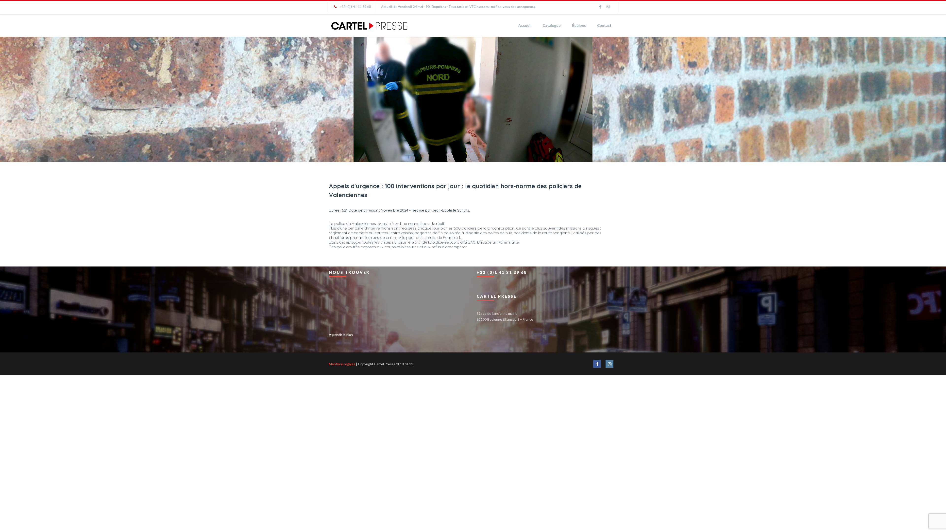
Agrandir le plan (341, 334)
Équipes (579, 25)
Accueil (524, 25)
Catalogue (552, 25)
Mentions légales (342, 364)
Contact (604, 25)
